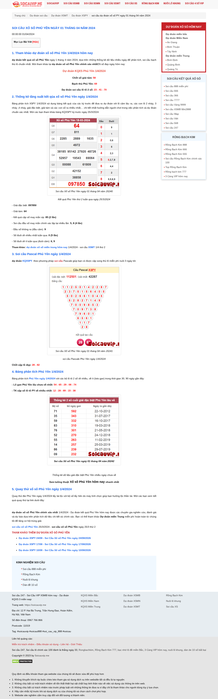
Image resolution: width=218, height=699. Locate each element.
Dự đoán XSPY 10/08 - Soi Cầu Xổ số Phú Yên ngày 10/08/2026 (55, 550)
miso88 (61, 668)
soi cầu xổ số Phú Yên (25, 526)
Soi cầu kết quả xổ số (184, 78)
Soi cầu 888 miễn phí (34, 569)
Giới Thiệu (76, 644)
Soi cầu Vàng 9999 (175, 104)
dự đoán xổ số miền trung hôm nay (46, 247)
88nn (31, 668)
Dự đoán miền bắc (176, 34)
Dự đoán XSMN (131, 601)
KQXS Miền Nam (90, 601)
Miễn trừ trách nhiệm (23, 644)
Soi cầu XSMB (72, 3)
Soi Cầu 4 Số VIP (194, 3)
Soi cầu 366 (171, 95)
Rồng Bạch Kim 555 (176, 154)
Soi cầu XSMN (92, 3)
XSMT (91, 247)
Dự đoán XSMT (131, 606)
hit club (16, 668)
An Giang (172, 42)
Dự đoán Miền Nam (177, 38)
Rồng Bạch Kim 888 (176, 144)
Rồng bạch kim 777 (175, 171)
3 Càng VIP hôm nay (176, 176)
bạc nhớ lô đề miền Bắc (130, 650)
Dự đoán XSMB (131, 595)
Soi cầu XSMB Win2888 (178, 109)
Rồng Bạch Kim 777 (105, 650)
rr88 (48, 668)
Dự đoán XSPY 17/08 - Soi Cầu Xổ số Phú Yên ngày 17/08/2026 (55, 544)
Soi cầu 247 (171, 127)
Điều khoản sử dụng (47, 644)
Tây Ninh (172, 51)
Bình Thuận (173, 47)
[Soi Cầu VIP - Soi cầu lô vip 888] (28, 4)
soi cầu (58, 260)
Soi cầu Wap (172, 114)
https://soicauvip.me (35, 605)
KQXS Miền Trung (90, 606)
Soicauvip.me (42, 655)
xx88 (53, 668)
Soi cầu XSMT (112, 3)
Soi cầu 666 (171, 91)
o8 (36, 668)
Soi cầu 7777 (172, 100)
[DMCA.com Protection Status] (22, 662)
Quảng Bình (173, 64)
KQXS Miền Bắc (89, 595)
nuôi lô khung (175, 650)
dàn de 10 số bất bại (195, 650)
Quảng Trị (172, 69)
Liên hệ (65, 644)
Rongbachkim (86, 650)
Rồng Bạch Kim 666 (176, 149)
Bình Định (172, 60)
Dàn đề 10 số (30, 584)
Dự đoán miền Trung (178, 55)
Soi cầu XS (131, 3)
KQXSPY (27, 260)
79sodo (24, 668)
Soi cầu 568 (171, 123)
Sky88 (41, 668)
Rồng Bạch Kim (150, 3)
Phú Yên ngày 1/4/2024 (42, 378)
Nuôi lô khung (172, 3)
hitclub (68, 668)
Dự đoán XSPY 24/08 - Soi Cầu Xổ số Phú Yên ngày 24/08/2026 (55, 538)
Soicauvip (53, 3)
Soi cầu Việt (171, 118)
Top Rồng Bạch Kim (176, 167)
